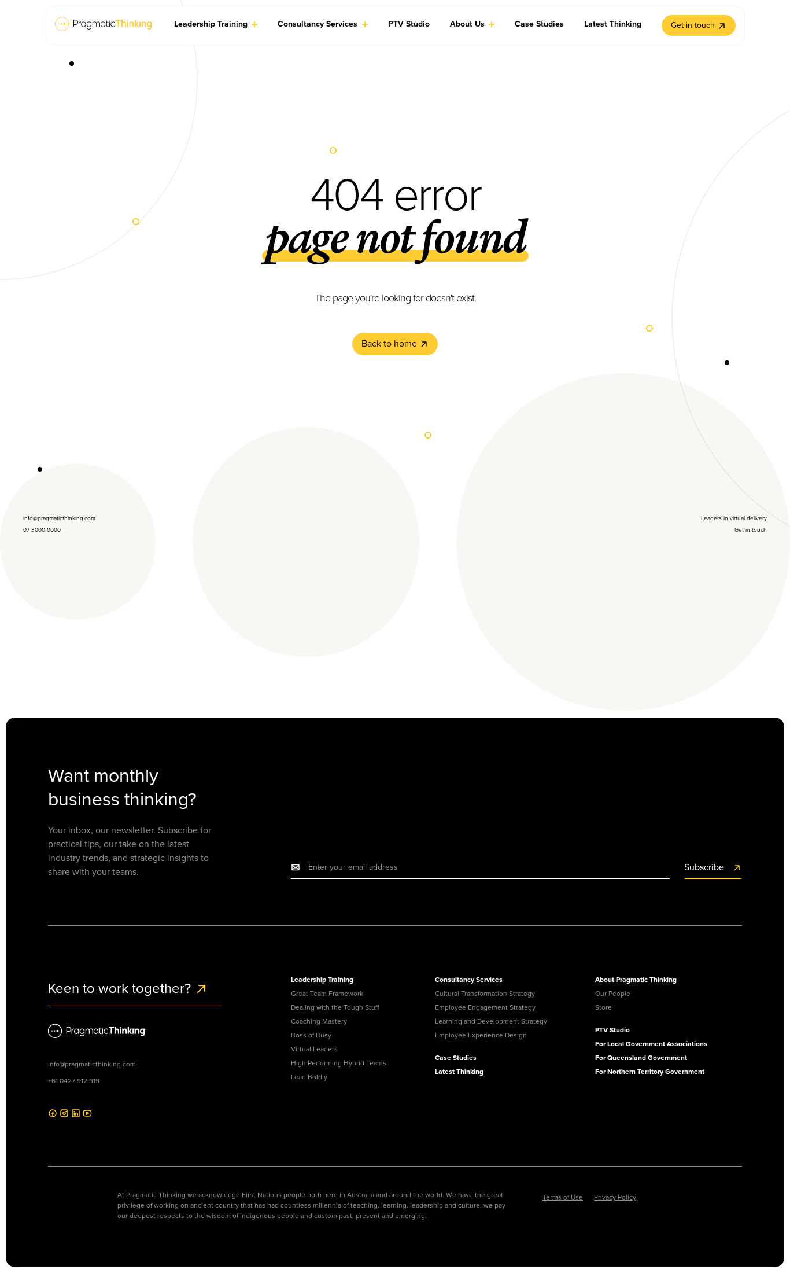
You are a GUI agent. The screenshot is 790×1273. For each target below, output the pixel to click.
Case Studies (456, 1058)
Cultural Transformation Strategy (485, 993)
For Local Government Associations (651, 1044)
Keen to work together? (121, 988)
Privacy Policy (615, 1197)
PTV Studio (612, 1030)
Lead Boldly (309, 1077)
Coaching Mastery (319, 1021)
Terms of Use (562, 1197)
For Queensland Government (641, 1058)
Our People (612, 993)
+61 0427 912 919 (73, 1081)
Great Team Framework (327, 993)
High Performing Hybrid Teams (338, 1063)
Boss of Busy (311, 1035)
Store (603, 1007)
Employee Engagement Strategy (485, 1007)
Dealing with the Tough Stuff (335, 1007)
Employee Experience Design (481, 1035)
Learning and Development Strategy (491, 1021)
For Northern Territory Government (649, 1071)
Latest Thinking (459, 1071)
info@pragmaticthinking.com (92, 1064)
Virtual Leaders (314, 1049)
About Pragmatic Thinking (636, 979)
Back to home (390, 343)
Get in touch (693, 25)
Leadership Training (322, 979)
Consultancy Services (469, 979)
